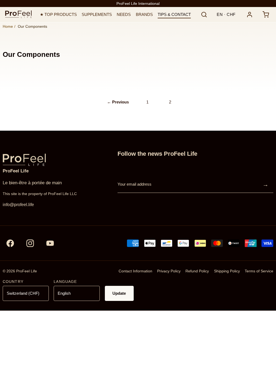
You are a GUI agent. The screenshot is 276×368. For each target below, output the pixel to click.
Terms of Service (259, 271)
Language (65, 281)
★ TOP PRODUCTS (58, 14)
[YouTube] (50, 243)
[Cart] (265, 14)
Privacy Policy (169, 271)
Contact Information (135, 271)
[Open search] (204, 14)
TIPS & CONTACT (174, 14)
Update (119, 293)
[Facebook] (10, 243)
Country (13, 281)
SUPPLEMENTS (97, 14)
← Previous (118, 102)
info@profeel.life (18, 204)
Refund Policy (197, 271)
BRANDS (144, 14)
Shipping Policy (227, 271)
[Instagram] (30, 243)
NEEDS (124, 14)
